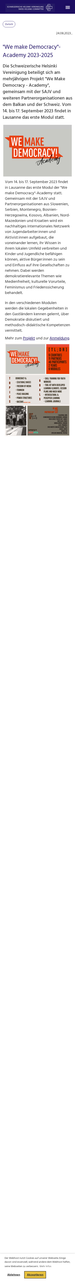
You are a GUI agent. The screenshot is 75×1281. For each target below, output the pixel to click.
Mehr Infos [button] (45, 1266)
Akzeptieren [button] (35, 1274)
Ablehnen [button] (13, 1274)
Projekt (29, 338)
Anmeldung (59, 338)
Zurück (9, 24)
